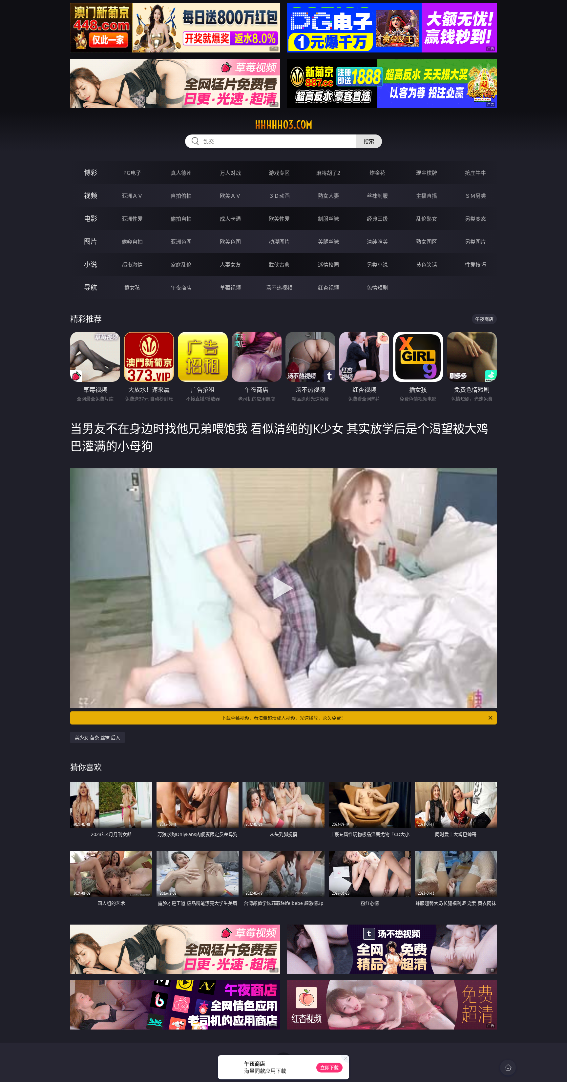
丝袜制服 (377, 195)
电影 (90, 218)
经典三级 (377, 218)
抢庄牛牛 (475, 172)
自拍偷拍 (181, 195)
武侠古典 (279, 264)
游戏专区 (279, 172)
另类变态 (475, 218)
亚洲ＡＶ (132, 195)
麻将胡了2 (328, 172)
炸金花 (377, 172)
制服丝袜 (328, 218)
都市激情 (132, 264)
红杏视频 (328, 287)
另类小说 (377, 264)
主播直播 (426, 195)
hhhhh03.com (283, 124)
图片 (90, 241)
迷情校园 (328, 264)
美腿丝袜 (328, 241)
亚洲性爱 (132, 218)
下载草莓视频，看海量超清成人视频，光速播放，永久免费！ (283, 718)
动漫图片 (279, 241)
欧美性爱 (279, 218)
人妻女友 (230, 264)
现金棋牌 (426, 172)
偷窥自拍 (132, 241)
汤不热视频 (279, 287)
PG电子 (132, 172)
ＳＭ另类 (475, 195)
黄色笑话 (426, 264)
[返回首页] (508, 1067)
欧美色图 (230, 241)
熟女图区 (426, 241)
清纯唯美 (377, 241)
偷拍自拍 (181, 218)
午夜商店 (181, 287)
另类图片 (475, 241)
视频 (90, 195)
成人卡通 (230, 218)
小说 (90, 264)
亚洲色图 (181, 241)
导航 (90, 287)
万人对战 (230, 172)
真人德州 (181, 172)
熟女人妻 (328, 195)
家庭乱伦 (181, 264)
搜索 (369, 141)
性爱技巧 (475, 264)
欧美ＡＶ (230, 195)
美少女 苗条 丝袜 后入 (97, 737)
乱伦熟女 (426, 218)
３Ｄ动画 (279, 195)
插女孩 (132, 287)
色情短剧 (377, 287)
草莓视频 (230, 287)
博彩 (90, 172)
